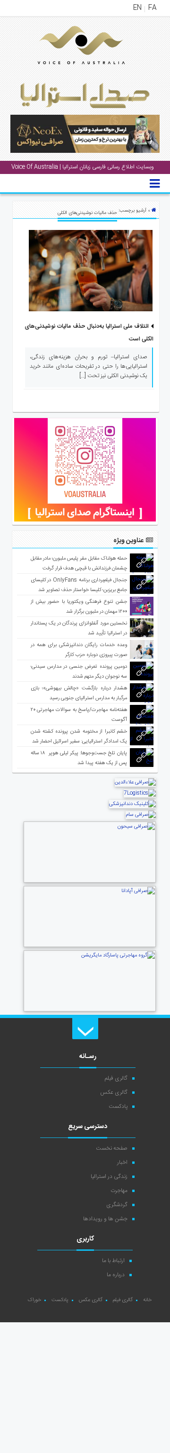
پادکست (118, 1106)
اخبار (122, 1162)
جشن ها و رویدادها (105, 1219)
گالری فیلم (116, 1078)
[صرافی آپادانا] (90, 946)
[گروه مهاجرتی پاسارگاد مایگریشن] (90, 1010)
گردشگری (117, 1204)
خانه (147, 1300)
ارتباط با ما (113, 1260)
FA (152, 8)
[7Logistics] (140, 793)
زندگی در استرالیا (109, 1176)
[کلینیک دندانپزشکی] (132, 804)
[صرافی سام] (141, 815)
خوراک (34, 1300)
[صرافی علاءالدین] (135, 782)
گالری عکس (114, 1092)
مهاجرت (119, 1190)
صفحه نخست (112, 1148)
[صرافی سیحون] (90, 881)
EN (137, 8)
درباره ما (116, 1274)
